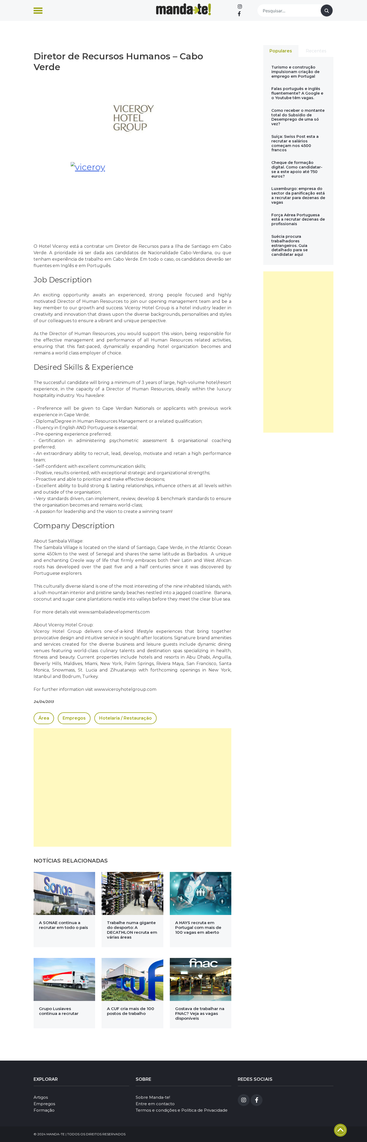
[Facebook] (239, 14)
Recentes (316, 50)
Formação (44, 1110)
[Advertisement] (132, 787)
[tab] (280, 51)
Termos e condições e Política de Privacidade (182, 1110)
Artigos (41, 1097)
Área (43, 718)
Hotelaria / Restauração (125, 718)
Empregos (74, 718)
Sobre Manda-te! (153, 1097)
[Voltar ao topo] (340, 1130)
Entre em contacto (155, 1103)
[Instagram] (240, 7)
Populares (280, 50)
